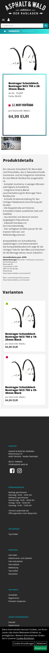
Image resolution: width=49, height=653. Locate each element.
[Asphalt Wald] (25, 7)
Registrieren (13, 598)
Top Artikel (13, 534)
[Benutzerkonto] (8, 19)
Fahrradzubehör (15, 561)
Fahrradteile (13, 31)
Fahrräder (12, 555)
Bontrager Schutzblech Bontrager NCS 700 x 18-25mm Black (21, 336)
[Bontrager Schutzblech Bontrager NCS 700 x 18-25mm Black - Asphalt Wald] (24, 316)
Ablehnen (41, 643)
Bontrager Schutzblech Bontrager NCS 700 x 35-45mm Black (21, 390)
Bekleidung (13, 567)
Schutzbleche (28, 31)
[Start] (5, 31)
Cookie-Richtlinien (25, 638)
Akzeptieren (40, 648)
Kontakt (11, 622)
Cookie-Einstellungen (23, 643)
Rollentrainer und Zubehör (20, 558)
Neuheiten (13, 574)
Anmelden (13, 595)
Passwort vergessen (17, 601)
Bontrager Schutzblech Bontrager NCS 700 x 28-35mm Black (24, 86)
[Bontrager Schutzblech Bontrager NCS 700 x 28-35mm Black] (24, 57)
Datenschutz (13, 625)
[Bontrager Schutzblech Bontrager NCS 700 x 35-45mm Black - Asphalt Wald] (24, 370)
